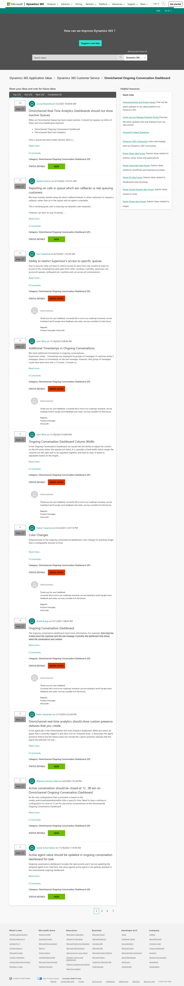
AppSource (126, 962)
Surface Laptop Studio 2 (19, 935)
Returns (42, 948)
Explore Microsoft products (20, 962)
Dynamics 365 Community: (135, 141)
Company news (155, 944)
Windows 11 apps (16, 967)
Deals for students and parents (78, 964)
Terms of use (97, 981)
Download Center (45, 939)
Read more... (35, 145)
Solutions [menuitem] (65, 4)
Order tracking (44, 953)
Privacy (81, 981)
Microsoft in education (75, 935)
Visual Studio (127, 967)
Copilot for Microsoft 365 (101, 962)
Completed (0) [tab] (55, 94)
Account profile (44, 935)
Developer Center (128, 939)
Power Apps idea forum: (134, 153)
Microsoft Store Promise (48, 962)
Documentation (127, 944)
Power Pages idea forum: (134, 201)
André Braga (42, 621)
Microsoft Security (99, 939)
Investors (152, 953)
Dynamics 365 (35, 4)
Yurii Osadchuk (43, 253)
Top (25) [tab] (17, 94)
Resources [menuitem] (117, 4)
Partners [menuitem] (90, 4)
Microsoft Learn (128, 948)
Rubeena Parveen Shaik (48, 781)
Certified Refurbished (47, 957)
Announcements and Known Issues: (139, 102)
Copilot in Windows (17, 957)
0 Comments (35, 153)
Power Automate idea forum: (136, 165)
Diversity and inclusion (157, 957)
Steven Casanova (44, 527)
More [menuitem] (142, 4)
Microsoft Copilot (16, 953)
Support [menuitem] (131, 4)
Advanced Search (137, 51)
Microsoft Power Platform (102, 953)
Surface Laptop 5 (16, 948)
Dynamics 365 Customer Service (78, 78)
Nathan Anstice (44, 181)
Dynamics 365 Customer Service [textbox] (134, 57)
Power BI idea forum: (133, 177)
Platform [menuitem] (103, 4)
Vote (18, 109)
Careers (152, 935)
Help (158, 10)
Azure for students (73, 969)
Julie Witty (41, 341)
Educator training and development (74, 958)
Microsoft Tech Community (132, 953)
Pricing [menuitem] (78, 4)
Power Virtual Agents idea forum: (138, 189)
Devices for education (75, 939)
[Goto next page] (113, 911)
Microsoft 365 (97, 948)
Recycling (136, 981)
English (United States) (22, 978)
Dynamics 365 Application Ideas (31, 78)
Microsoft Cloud (98, 935)
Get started (175, 4)
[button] (159, 3)
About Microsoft (155, 939)
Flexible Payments (45, 967)
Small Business (97, 967)
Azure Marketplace (129, 957)
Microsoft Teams (98, 957)
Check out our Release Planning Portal (141, 117)
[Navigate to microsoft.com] (15, 4)
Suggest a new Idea (90, 43)
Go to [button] (167, 10)
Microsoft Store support (48, 944)
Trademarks (110, 981)
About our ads (149, 981)
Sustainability (154, 967)
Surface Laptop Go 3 (17, 939)
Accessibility (153, 962)
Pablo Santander (44, 714)
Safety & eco (123, 981)
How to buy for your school (77, 953)
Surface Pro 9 (15, 944)
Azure (124, 935)
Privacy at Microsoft (156, 948)
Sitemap (53, 981)
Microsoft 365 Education (76, 948)
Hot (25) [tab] (28, 94)
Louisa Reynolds (44, 103)
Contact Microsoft (67, 981)
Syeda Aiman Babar (46, 847)
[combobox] (89, 56)
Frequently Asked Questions (136, 132)
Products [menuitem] (51, 4)
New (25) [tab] (40, 94)
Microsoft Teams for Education (78, 944)
